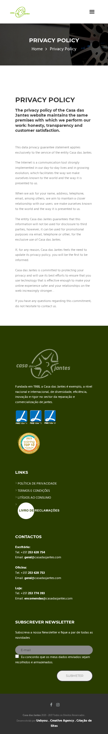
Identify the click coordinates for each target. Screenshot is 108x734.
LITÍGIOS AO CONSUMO (34, 498)
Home (37, 49)
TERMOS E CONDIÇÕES (34, 491)
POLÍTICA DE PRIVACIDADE (37, 483)
